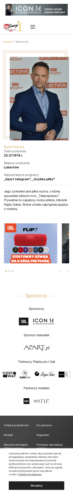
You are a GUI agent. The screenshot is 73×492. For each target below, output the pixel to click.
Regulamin (43, 434)
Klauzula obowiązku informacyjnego (16, 446)
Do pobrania (44, 425)
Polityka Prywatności (30, 474)
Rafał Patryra (22, 41)
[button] (6, 271)
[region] (36, 470)
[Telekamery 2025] (14, 27)
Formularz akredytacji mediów (50, 446)
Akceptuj (36, 485)
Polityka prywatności (16, 425)
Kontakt (8, 434)
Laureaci (7, 41)
